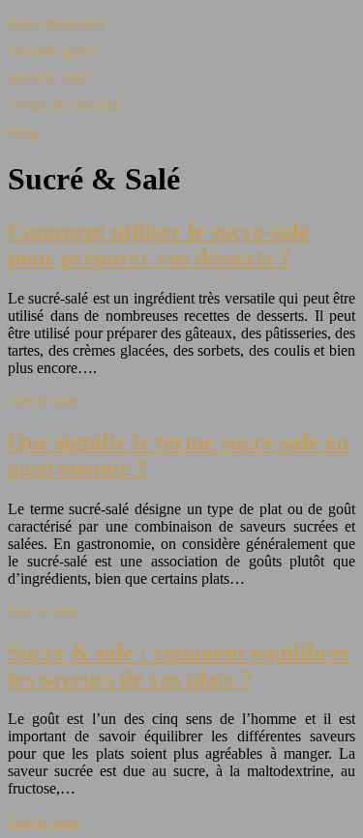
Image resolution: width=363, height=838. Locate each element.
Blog (23, 132)
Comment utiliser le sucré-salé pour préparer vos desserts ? (159, 244)
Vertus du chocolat (64, 105)
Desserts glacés (54, 51)
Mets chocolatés (57, 23)
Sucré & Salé (48, 78)
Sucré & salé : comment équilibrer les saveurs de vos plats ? (179, 665)
